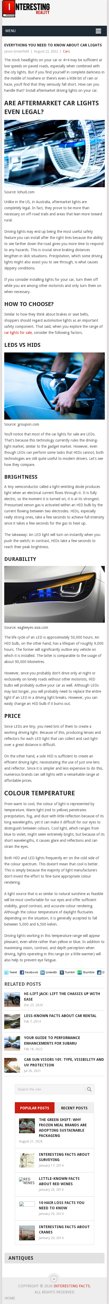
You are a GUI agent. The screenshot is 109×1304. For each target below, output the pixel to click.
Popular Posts (34, 1108)
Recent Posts (74, 1108)
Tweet (13, 972)
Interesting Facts (72, 1286)
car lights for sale (18, 332)
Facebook (31, 972)
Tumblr (70, 972)
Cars (66, 51)
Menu (10, 31)
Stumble (88, 972)
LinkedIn (51, 972)
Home (9, 1298)
